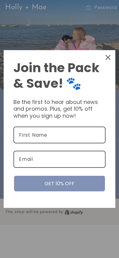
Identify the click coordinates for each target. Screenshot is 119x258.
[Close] (108, 57)
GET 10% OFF (59, 183)
